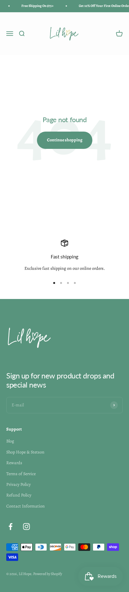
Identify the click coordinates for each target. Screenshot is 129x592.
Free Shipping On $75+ (37, 5)
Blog (10, 441)
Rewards (14, 463)
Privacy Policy (18, 484)
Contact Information (25, 506)
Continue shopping (64, 140)
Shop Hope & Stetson (25, 452)
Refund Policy (18, 495)
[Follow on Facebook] (10, 526)
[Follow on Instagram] (26, 526)
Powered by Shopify (47, 573)
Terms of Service (21, 474)
